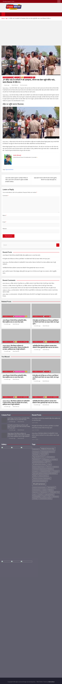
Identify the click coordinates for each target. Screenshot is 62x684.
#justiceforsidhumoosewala (38, 461)
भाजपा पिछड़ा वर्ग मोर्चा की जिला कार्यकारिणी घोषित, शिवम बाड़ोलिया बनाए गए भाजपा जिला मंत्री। (22, 255)
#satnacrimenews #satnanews (41, 478)
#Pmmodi (49, 466)
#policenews (55, 466)
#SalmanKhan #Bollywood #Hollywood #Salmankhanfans (45, 473)
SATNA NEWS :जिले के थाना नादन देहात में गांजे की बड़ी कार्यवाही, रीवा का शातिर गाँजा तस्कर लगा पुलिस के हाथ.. (33, 287)
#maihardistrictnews (39, 464)
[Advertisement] (31, 32)
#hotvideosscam (36, 459)
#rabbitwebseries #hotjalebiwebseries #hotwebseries (43, 469)
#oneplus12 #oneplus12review (38, 466)
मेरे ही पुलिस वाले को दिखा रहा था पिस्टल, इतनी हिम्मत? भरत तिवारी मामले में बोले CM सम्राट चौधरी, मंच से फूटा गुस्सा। (26, 258)
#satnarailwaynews (36, 489)
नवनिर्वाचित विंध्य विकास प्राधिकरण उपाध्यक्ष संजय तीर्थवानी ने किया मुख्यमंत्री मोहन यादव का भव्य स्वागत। (24, 267)
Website (5, 228)
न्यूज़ (22, 77)
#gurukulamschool (39, 457)
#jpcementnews (9, 169)
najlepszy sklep (6, 290)
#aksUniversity (47, 449)
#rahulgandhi (35, 471)
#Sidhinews (50, 489)
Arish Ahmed (15, 85)
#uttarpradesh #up (54, 492)
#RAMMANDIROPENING (45, 471)
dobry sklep (5, 294)
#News (49, 464)
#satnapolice (51, 487)
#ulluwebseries (43, 492)
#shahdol (44, 489)
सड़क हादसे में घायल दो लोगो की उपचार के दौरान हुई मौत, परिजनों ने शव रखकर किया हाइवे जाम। (45, 179)
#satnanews (39, 484)
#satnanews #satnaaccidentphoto (39, 487)
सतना (34, 77)
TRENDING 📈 (17, 77)
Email (4, 222)
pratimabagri (35, 498)
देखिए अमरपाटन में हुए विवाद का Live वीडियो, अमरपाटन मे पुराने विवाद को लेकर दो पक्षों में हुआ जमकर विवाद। (33, 283)
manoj (49, 496)
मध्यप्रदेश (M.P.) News (28, 77)
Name (4, 215)
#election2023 (44, 454)
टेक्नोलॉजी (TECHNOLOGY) (19, 316)
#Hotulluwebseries (50, 457)
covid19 (34, 494)
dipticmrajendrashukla (49, 494)
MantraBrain (52, 681)
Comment (5, 195)
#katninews (47, 461)
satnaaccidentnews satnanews (45, 498)
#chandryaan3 (36, 451)
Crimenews (40, 494)
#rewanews (56, 471)
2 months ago (7, 324)
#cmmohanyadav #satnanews (47, 451)
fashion (44, 496)
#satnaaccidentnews (43, 475)
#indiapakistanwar (45, 459)
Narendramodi (55, 496)
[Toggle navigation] (7, 14)
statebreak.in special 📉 (8, 77)
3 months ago (7, 351)
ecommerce (6, 287)
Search (57, 245)
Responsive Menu (58, 1)
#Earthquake (35, 454)
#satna (34, 475)
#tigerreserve (35, 492)
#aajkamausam (36, 449)
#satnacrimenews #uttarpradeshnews (40, 480)
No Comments (23, 85)
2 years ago (6, 85)
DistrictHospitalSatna (37, 496)
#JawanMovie (54, 459)
